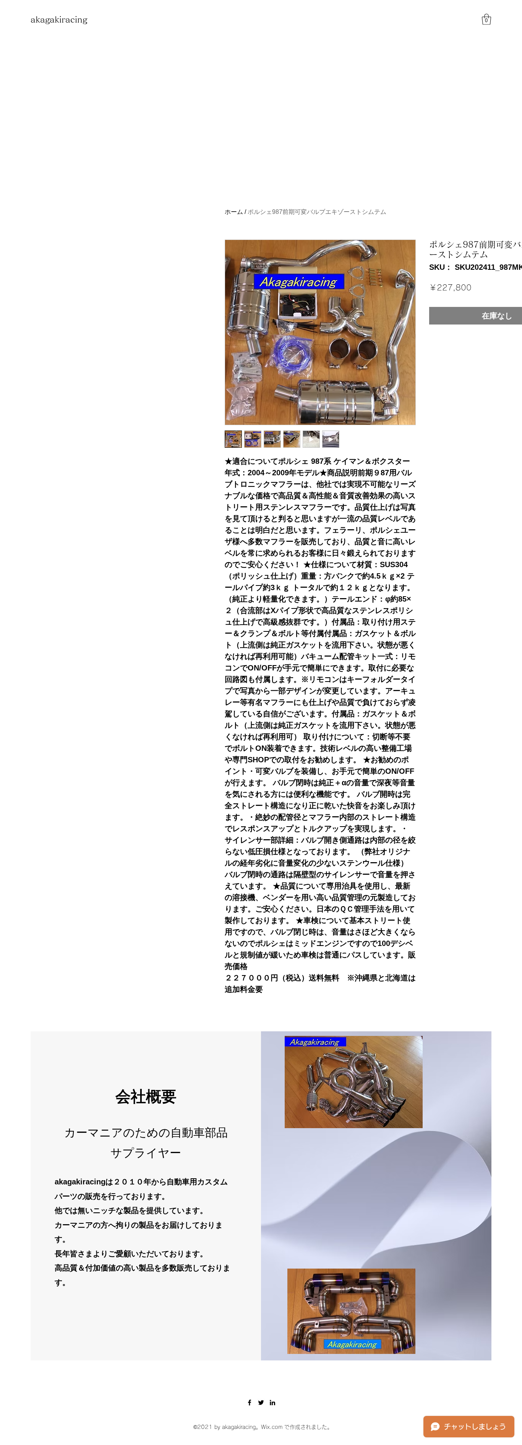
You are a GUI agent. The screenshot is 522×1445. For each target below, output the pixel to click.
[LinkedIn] (272, 1402)
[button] (486, 19)
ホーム (234, 212)
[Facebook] (249, 1402)
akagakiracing (59, 19)
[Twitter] (261, 1402)
